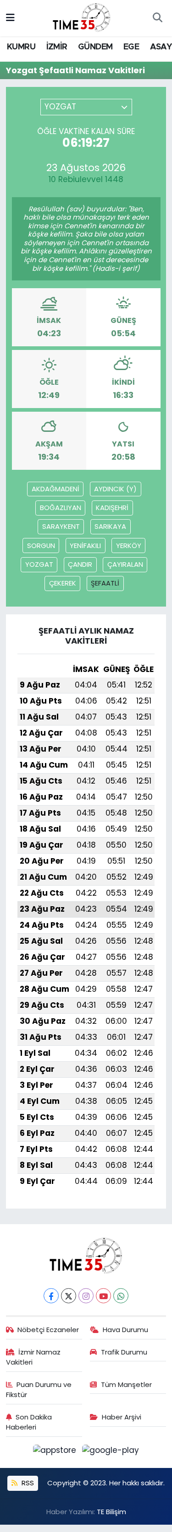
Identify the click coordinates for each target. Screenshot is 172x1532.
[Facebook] (51, 1295)
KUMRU (21, 47)
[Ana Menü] (10, 17)
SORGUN (41, 545)
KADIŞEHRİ (112, 507)
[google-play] (110, 1451)
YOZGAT (39, 564)
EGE (131, 47)
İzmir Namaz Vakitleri (33, 1357)
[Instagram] (86, 1295)
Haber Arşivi (121, 1417)
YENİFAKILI (85, 545)
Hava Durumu (125, 1329)
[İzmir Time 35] (81, 17)
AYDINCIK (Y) (115, 489)
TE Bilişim (111, 1511)
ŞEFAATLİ (105, 583)
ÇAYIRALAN (125, 564)
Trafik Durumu (124, 1352)
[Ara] (157, 18)
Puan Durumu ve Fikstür (39, 1389)
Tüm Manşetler (126, 1384)
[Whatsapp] (120, 1295)
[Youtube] (103, 1295)
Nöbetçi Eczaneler (48, 1329)
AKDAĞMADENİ (55, 489)
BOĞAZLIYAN (60, 507)
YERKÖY (128, 545)
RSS (27, 1483)
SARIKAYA (110, 526)
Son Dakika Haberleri (29, 1422)
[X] (68, 1295)
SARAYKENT (61, 526)
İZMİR (56, 47)
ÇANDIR (80, 564)
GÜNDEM (95, 47)
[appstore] (56, 1451)
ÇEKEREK (62, 583)
